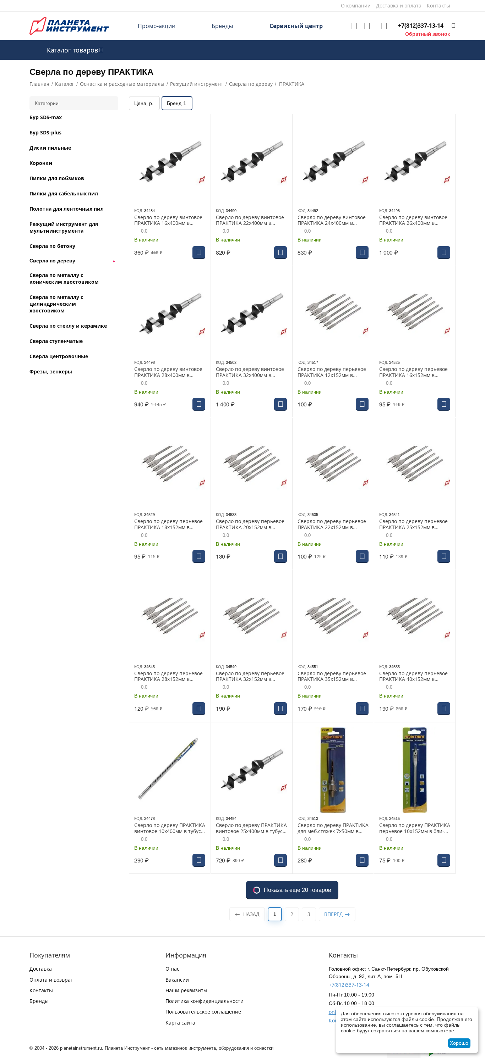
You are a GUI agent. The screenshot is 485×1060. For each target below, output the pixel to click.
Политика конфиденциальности (204, 1001)
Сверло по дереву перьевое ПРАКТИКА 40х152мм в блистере (413, 677)
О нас (172, 968)
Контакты (41, 990)
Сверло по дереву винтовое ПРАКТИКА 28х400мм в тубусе (168, 372)
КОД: (138, 211)
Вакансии (177, 979)
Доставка (40, 968)
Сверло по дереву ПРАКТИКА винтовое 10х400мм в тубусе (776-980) (169, 828)
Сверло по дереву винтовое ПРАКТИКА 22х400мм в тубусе (250, 221)
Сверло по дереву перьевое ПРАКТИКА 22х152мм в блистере (332, 524)
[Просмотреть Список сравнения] (367, 25)
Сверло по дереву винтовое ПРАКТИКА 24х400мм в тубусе (332, 221)
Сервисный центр (296, 26)
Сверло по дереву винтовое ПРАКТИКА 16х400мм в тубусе (168, 221)
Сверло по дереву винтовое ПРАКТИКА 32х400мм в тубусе (250, 372)
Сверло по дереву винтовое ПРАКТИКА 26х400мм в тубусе (413, 221)
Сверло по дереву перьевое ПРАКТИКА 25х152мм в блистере (413, 524)
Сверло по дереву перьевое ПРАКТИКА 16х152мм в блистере (413, 372)
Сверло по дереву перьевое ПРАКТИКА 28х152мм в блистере (168, 677)
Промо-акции (156, 26)
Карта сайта (180, 1022)
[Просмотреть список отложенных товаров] (354, 25)
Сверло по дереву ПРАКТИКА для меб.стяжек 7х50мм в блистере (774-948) (333, 828)
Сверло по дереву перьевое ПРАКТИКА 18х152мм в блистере (168, 524)
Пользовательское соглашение (203, 1011)
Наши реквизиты (186, 990)
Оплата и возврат (51, 979)
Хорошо (459, 1043)
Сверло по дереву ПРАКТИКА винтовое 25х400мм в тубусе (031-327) (251, 828)
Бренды (222, 26)
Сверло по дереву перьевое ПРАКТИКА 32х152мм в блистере (250, 677)
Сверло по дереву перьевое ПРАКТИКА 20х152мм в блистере (250, 524)
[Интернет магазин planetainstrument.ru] (69, 25)
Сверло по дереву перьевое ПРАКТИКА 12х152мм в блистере (332, 372)
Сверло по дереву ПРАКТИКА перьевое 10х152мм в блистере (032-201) (414, 828)
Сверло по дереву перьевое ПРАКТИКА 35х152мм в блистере (332, 677)
